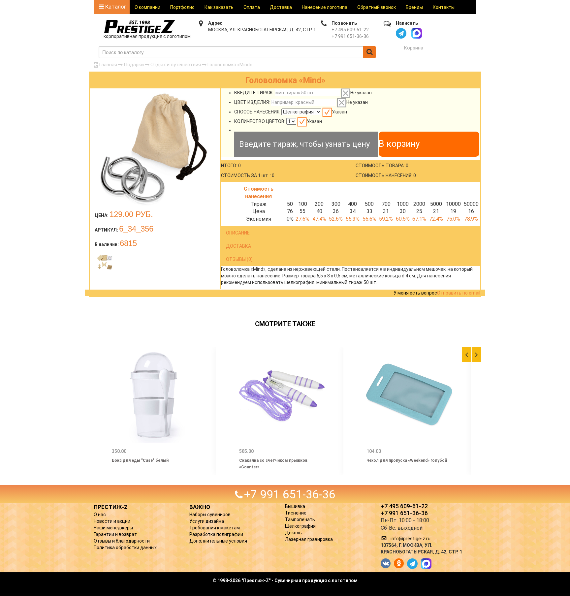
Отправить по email (458, 293)
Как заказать (219, 7)
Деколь (293, 532)
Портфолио (182, 7)
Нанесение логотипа (324, 7)
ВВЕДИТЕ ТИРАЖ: (254, 92)
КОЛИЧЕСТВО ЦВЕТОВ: (259, 121)
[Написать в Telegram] (401, 33)
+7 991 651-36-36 (350, 36)
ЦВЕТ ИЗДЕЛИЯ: (252, 102)
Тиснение (295, 513)
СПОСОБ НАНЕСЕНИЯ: (257, 111)
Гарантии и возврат (115, 534)
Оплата (251, 7)
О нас (100, 514)
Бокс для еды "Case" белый (140, 460)
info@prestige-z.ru (410, 538)
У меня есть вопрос (415, 293)
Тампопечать (300, 519)
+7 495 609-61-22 (350, 29)
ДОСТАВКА (238, 246)
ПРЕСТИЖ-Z (111, 507)
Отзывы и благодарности (122, 541)
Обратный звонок (376, 7)
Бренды (414, 7)
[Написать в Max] (416, 33)
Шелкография (300, 526)
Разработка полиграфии (216, 534)
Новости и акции (112, 521)
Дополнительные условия (218, 541)
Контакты (444, 7)
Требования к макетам (214, 527)
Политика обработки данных (125, 547)
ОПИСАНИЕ (238, 232)
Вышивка (295, 506)
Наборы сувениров (210, 514)
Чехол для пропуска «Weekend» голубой (406, 460)
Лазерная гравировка (309, 539)
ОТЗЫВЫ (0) (239, 259)
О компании (147, 7)
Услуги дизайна (206, 521)
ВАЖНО (199, 507)
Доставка (281, 7)
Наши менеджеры (113, 527)
